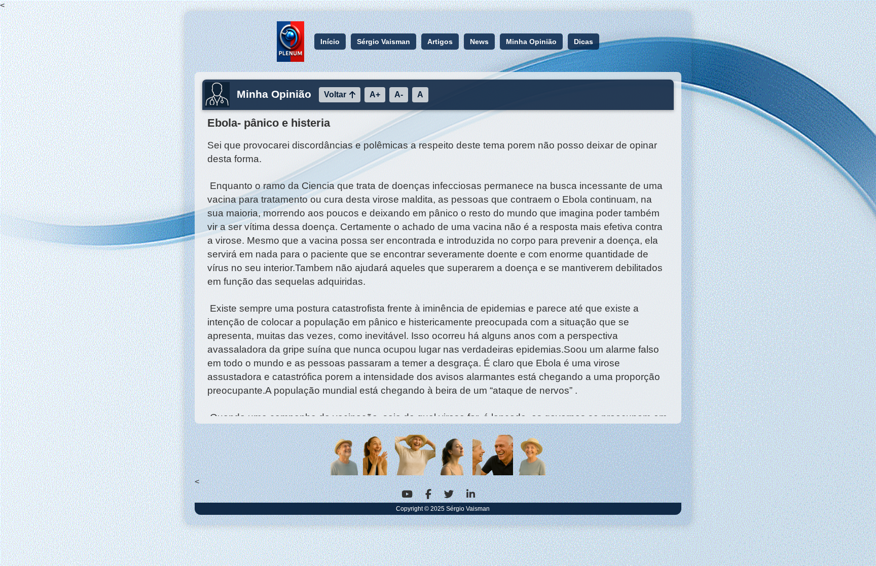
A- (398, 94)
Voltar (335, 94)
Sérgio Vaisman (383, 41)
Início (330, 41)
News (479, 41)
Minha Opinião (531, 41)
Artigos (440, 41)
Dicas (583, 41)
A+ (375, 94)
